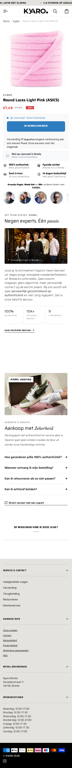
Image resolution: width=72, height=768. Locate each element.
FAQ (5, 655)
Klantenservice (11, 605)
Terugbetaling (11, 594)
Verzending (10, 588)
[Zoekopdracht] (51, 11)
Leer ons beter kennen (18, 330)
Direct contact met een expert (26, 503)
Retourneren (10, 599)
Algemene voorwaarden (16, 650)
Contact (7, 635)
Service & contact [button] (14, 570)
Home (6, 21)
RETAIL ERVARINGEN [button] (15, 666)
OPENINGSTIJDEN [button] (13, 697)
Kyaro (16, 21)
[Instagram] (5, 761)
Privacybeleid (10, 645)
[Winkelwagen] (63, 11)
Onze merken (10, 630)
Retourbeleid (10, 640)
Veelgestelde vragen (15, 582)
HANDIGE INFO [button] (11, 619)
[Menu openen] (9, 11)
